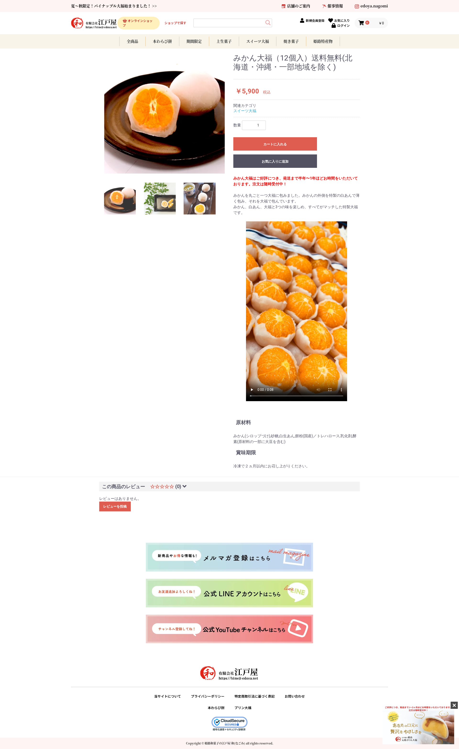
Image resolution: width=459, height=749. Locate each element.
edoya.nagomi (374, 6)
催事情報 (335, 6)
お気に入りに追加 (275, 161)
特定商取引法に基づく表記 (255, 696)
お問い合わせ (295, 696)
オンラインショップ (138, 22)
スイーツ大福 (257, 41)
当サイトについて (167, 696)
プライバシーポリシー (207, 696)
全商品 (132, 41)
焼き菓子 (291, 41)
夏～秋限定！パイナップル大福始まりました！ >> (114, 6)
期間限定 (194, 41)
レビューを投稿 (115, 506)
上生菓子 (224, 41)
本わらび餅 (162, 41)
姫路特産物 (323, 41)
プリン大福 (243, 707)
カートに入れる (275, 144)
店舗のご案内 (298, 6)
